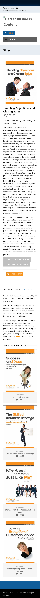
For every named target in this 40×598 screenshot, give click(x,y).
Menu (12, 39)
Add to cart (17, 274)
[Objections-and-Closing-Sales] (20, 82)
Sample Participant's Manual (17, 260)
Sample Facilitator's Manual (17, 264)
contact (18, 336)
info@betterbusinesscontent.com (14, 11)
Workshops (27, 289)
